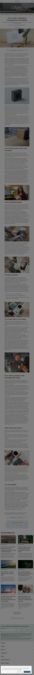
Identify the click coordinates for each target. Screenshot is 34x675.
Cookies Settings (19, 671)
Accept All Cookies (27, 671)
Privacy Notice (19, 669)
